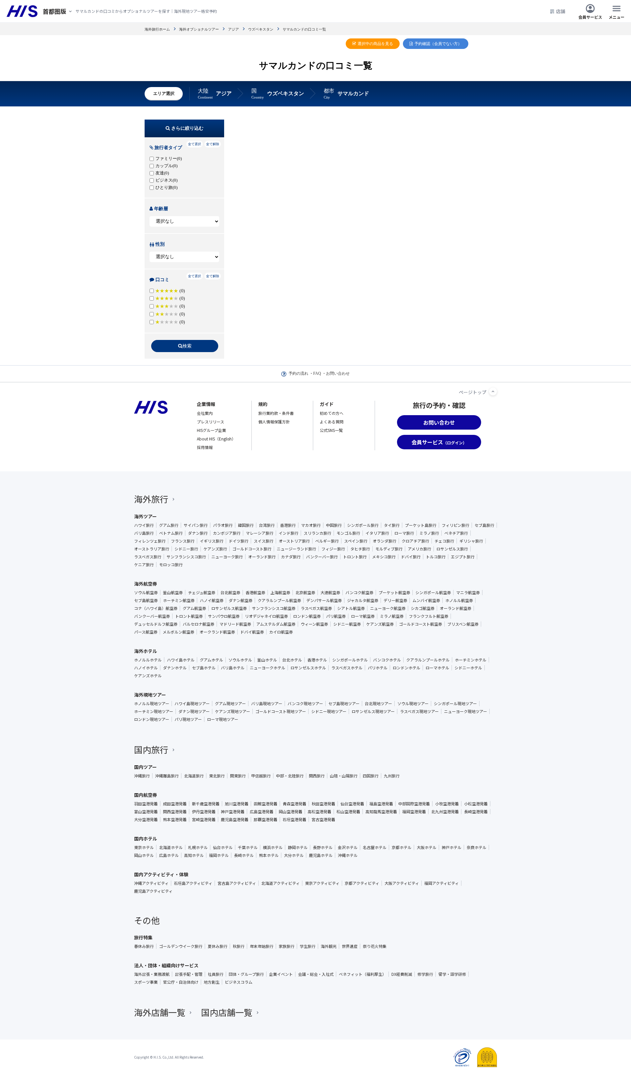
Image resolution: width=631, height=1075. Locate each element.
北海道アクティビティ (280, 883)
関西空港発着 (175, 811)
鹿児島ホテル (321, 855)
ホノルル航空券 (459, 600)
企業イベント (281, 974)
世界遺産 (350, 946)
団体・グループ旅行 (246, 974)
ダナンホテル (175, 667)
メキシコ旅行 (384, 556)
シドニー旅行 (186, 548)
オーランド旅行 (262, 556)
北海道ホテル (171, 847)
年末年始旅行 (261, 946)
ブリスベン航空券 (463, 624)
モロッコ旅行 (171, 564)
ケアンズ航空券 (380, 624)
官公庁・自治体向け (181, 982)
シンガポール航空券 (433, 592)
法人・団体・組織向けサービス (166, 965)
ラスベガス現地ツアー (419, 711)
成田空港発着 (175, 803)
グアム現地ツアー (230, 703)
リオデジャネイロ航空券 (266, 616)
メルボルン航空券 (178, 632)
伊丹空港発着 (204, 811)
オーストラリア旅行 (151, 548)
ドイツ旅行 (238, 541)
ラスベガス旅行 (147, 556)
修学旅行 (425, 974)
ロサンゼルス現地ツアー (373, 711)
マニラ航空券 (468, 592)
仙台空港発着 (352, 803)
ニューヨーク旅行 (227, 556)
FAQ (317, 373)
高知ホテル (194, 855)
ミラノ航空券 (392, 616)
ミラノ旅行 (429, 533)
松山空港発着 (348, 811)
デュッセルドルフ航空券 (155, 624)
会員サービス (590, 16)
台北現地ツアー (378, 703)
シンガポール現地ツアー (455, 703)
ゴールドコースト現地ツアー (280, 711)
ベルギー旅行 (327, 541)
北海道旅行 (194, 775)
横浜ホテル (273, 847)
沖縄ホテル (348, 855)
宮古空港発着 (323, 819)
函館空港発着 (265, 803)
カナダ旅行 (291, 556)
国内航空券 (145, 795)
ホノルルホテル (148, 659)
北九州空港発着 (445, 811)
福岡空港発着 (414, 811)
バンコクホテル (387, 659)
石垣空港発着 (294, 819)
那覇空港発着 (265, 819)
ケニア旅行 (144, 564)
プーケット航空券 (394, 592)
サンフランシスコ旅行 (186, 556)
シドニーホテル (468, 667)
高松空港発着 (319, 811)
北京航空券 (305, 592)
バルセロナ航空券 (198, 624)
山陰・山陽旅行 (344, 775)
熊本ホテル (269, 855)
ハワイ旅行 (144, 525)
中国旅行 (334, 525)
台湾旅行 (267, 525)
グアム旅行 (168, 525)
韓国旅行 (246, 525)
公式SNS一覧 (331, 430)
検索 (187, 346)
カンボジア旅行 (227, 533)
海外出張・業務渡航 (152, 974)
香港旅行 (288, 525)
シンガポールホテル (350, 659)
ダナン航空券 (240, 600)
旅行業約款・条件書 (276, 413)
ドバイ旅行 (411, 556)
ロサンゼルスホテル (308, 667)
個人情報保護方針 (274, 421)
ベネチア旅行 (456, 533)
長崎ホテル (244, 855)
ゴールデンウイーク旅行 (180, 946)
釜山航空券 (173, 592)
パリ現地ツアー (188, 719)
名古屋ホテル (374, 847)
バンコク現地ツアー (305, 703)
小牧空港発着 (447, 803)
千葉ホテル (248, 847)
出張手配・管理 (188, 974)
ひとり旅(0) (166, 187)
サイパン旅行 (196, 525)
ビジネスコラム (238, 982)
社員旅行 (215, 974)
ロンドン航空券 (307, 616)
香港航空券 (255, 592)
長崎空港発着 (476, 811)
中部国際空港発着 (414, 803)
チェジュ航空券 (201, 592)
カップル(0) (166, 165)
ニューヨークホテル (267, 667)
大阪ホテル (426, 847)
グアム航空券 (194, 608)
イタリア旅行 (377, 533)
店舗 (560, 11)
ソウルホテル (240, 659)
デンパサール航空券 (324, 600)
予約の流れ (298, 373)
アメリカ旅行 (419, 548)
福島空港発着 (381, 803)
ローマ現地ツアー (222, 719)
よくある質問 (331, 421)
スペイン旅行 (355, 541)
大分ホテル (294, 855)
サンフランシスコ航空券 (273, 608)
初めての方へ (331, 413)
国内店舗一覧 (226, 1012)
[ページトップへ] (493, 391)
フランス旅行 (183, 541)
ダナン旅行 (198, 533)
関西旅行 (317, 775)
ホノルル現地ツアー (151, 703)
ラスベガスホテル (346, 667)
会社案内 (205, 413)
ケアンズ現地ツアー (232, 711)
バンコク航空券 (359, 592)
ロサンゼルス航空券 (229, 608)
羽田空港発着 (146, 803)
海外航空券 (145, 583)
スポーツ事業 (146, 982)
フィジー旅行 (333, 548)
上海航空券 (280, 592)
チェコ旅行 (444, 541)
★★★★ (170, 322)
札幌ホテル (198, 847)
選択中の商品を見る (375, 43)
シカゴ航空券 (422, 608)
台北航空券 (230, 592)
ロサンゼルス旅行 (452, 548)
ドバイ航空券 (252, 632)
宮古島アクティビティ (237, 883)
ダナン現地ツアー (194, 711)
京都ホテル (401, 847)
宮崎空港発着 (204, 819)
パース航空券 (145, 632)
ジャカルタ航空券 (362, 600)
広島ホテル (169, 855)
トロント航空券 (189, 616)
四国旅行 (371, 775)
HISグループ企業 (211, 430)
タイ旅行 (392, 525)
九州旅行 (392, 775)
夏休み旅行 (217, 946)
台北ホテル (292, 659)
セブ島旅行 (484, 525)
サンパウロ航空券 (224, 616)
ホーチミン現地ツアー (153, 711)
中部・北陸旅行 (290, 775)
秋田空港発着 (323, 803)
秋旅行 (239, 946)
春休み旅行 (144, 946)
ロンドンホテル (406, 667)
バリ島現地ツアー (266, 703)
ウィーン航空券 (314, 624)
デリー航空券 (395, 600)
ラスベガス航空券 (316, 608)
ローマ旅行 (404, 533)
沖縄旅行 (142, 775)
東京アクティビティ (322, 883)
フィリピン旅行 (455, 525)
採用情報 (205, 447)
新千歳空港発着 (206, 803)
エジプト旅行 (463, 556)
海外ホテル (145, 651)
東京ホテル (144, 847)
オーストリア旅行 (294, 541)
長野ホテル (323, 847)
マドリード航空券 (235, 624)
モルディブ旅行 (389, 548)
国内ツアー (145, 767)
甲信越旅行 (261, 775)
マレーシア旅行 (259, 533)
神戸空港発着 (233, 811)
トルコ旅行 (436, 556)
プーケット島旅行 (420, 525)
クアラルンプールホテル (428, 659)
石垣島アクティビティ (193, 883)
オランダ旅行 (384, 541)
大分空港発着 (146, 819)
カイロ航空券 (281, 632)
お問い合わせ (338, 373)
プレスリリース (210, 421)
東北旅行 (217, 775)
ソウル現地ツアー (413, 703)
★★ (170, 306)
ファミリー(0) (168, 158)
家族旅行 (286, 946)
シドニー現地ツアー (328, 711)
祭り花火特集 (374, 946)
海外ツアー (145, 516)
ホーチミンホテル (470, 659)
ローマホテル (437, 667)
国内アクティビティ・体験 (161, 874)
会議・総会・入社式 (316, 974)
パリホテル (377, 667)
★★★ (170, 314)
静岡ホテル (298, 847)
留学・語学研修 (452, 974)
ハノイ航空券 (211, 600)
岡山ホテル (144, 855)
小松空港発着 (476, 803)
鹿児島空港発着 (234, 819)
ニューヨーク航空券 (388, 608)
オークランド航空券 (217, 632)
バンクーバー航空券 (152, 616)
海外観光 (329, 946)
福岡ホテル (219, 855)
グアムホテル (211, 659)
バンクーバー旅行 (322, 556)
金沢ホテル (348, 847)
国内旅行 (151, 749)
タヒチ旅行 (360, 548)
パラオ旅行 (223, 525)
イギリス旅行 (211, 541)
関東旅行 (238, 775)
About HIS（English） (216, 438)
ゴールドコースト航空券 (420, 624)
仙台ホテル (223, 847)
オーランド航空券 (455, 608)
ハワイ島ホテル (181, 659)
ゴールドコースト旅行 (251, 548)
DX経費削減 (401, 974)
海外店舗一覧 (159, 1012)
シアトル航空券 (351, 608)
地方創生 (212, 982)
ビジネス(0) (166, 180)
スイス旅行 (263, 541)
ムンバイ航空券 (426, 600)
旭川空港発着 (236, 803)
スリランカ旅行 (317, 533)
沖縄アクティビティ (151, 883)
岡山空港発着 (290, 811)
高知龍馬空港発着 (381, 811)
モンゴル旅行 (348, 533)
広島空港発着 (261, 811)
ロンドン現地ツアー (151, 719)
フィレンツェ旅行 (150, 541)
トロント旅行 (355, 556)
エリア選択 (164, 93)
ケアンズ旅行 (215, 548)
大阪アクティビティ (402, 883)
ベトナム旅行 (171, 533)
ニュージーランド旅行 (296, 548)
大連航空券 (330, 592)
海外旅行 (151, 499)
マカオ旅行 (311, 525)
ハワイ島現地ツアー (192, 703)
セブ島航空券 (146, 600)
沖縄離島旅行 (167, 775)
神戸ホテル (451, 847)
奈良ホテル (476, 847)
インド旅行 (288, 533)
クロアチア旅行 (415, 541)
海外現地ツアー (150, 694)
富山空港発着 (146, 811)
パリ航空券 (336, 616)
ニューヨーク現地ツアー (465, 711)
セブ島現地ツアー (344, 703)
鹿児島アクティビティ (153, 891)
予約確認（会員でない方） (438, 43)
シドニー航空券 (347, 624)
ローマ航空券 (363, 616)
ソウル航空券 (146, 592)
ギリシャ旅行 (471, 541)
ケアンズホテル (148, 675)
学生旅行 (308, 946)
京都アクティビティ (362, 883)
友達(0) (162, 172)
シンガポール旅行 (363, 525)
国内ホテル (145, 838)
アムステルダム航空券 (275, 624)
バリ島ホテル (233, 667)
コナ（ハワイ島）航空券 (155, 608)
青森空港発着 (294, 803)
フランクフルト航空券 (428, 616)
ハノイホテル (146, 667)
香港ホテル (317, 659)
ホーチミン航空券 (179, 600)
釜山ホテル (267, 659)
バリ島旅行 (144, 533)
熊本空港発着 (175, 819)
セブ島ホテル (204, 667)
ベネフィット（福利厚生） (362, 974)
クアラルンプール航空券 (279, 600)
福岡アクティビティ (441, 883)
